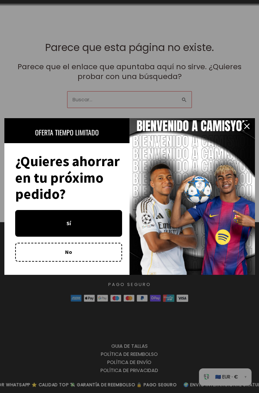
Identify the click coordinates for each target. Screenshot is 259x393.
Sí (68, 223)
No (68, 251)
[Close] (247, 126)
